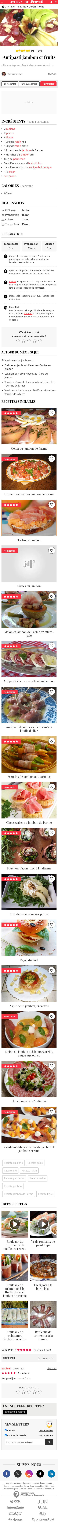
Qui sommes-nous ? (14, 1483)
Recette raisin (29, 1170)
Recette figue (45, 1194)
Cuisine (11, 1430)
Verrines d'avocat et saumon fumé (23, 382)
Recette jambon (13, 1186)
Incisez (12, 281)
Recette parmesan (14, 1178)
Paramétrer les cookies (34, 1486)
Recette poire (35, 1162)
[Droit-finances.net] (43, 1508)
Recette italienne (13, 1162)
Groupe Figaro (26, 1489)
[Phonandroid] (43, 1520)
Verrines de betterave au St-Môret (23, 390)
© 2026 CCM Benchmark (44, 1489)
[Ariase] (15, 1519)
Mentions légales (11, 1489)
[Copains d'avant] (15, 1514)
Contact (27, 1483)
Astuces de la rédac (17, 1435)
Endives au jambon (15, 365)
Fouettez (28, 313)
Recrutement (46, 1483)
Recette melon (37, 1178)
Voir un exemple (46, 1430)
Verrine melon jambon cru (19, 360)
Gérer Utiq (49, 1486)
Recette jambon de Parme (18, 1194)
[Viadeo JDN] (43, 1514)
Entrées (22, 6)
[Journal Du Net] (43, 1502)
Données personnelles (13, 1486)
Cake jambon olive (14, 373)
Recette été (10, 1170)
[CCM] (15, 1502)
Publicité (35, 1483)
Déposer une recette (15, 1412)
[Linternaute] (15, 1507)
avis (39, 50)
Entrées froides (36, 6)
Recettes (11, 6)
